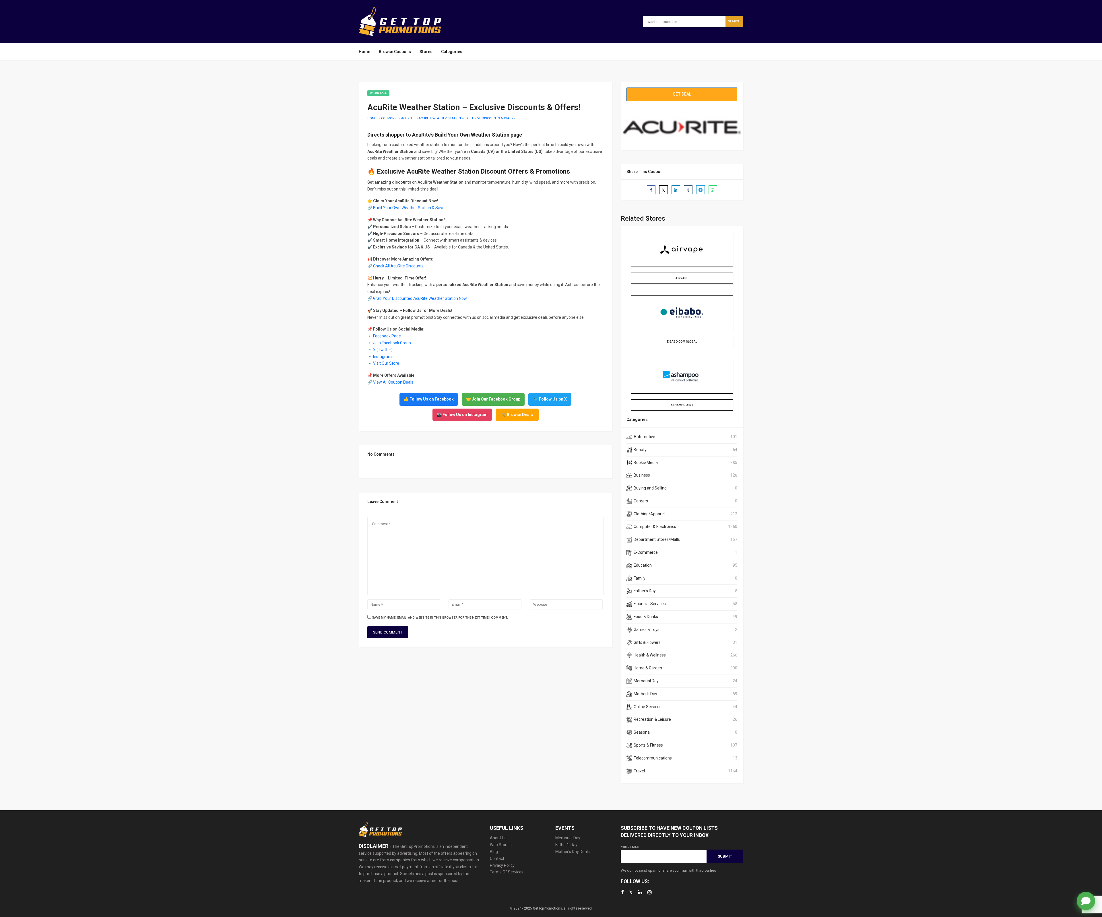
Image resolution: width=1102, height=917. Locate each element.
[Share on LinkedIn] (676, 189)
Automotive (644, 436)
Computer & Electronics (655, 526)
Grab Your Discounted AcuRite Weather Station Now (420, 298)
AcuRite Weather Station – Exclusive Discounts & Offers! (467, 118)
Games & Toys (646, 629)
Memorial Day (646, 681)
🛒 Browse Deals (517, 414)
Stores (426, 51)
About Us (498, 838)
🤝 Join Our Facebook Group (493, 399)
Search (734, 21)
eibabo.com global (682, 341)
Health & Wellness (650, 655)
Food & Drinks (646, 616)
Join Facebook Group (392, 343)
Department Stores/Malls (657, 539)
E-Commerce (646, 552)
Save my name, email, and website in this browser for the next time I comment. (440, 617)
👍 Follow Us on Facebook (429, 399)
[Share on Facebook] (651, 189)
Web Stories (501, 844)
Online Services (647, 706)
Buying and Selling (650, 488)
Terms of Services (506, 872)
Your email (630, 847)
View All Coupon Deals (393, 382)
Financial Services (650, 603)
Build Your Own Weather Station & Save (409, 207)
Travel (639, 771)
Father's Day (645, 590)
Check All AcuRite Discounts (398, 266)
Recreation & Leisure (652, 719)
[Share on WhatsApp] (713, 189)
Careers (641, 501)
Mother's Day (645, 693)
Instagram (382, 356)
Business (642, 475)
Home (364, 51)
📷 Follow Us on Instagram (462, 414)
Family (639, 578)
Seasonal (642, 732)
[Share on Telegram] (700, 189)
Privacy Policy (502, 865)
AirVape (682, 278)
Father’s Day (566, 844)
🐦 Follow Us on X (550, 399)
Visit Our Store (386, 363)
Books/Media (646, 462)
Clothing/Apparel (649, 514)
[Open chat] (1086, 901)
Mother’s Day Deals (572, 851)
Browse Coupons (395, 51)
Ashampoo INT (682, 405)
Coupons (389, 118)
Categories (451, 51)
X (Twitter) (383, 349)
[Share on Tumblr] (688, 189)
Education (643, 565)
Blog (494, 851)
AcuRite (407, 118)
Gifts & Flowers (647, 642)
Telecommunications (653, 758)
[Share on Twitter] (663, 189)
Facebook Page (387, 336)
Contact (497, 858)
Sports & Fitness (648, 745)
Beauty (640, 449)
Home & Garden (648, 668)
